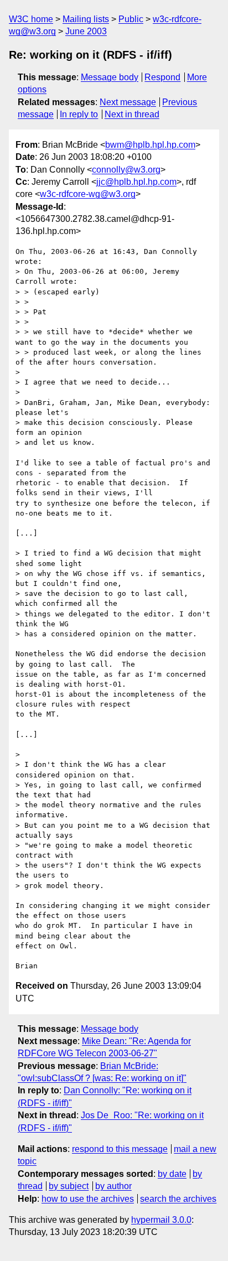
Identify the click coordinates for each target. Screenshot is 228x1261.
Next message (128, 102)
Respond (162, 77)
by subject (69, 1186)
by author (113, 1186)
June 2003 (86, 31)
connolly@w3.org (126, 169)
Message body (109, 77)
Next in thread (132, 114)
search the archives (178, 1198)
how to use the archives (88, 1198)
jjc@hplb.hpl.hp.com (136, 181)
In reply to (79, 114)
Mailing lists (86, 19)
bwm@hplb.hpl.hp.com (150, 144)
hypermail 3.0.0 (161, 1219)
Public (130, 19)
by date (172, 1174)
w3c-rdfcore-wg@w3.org (88, 194)
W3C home (31, 19)
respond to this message (120, 1149)
